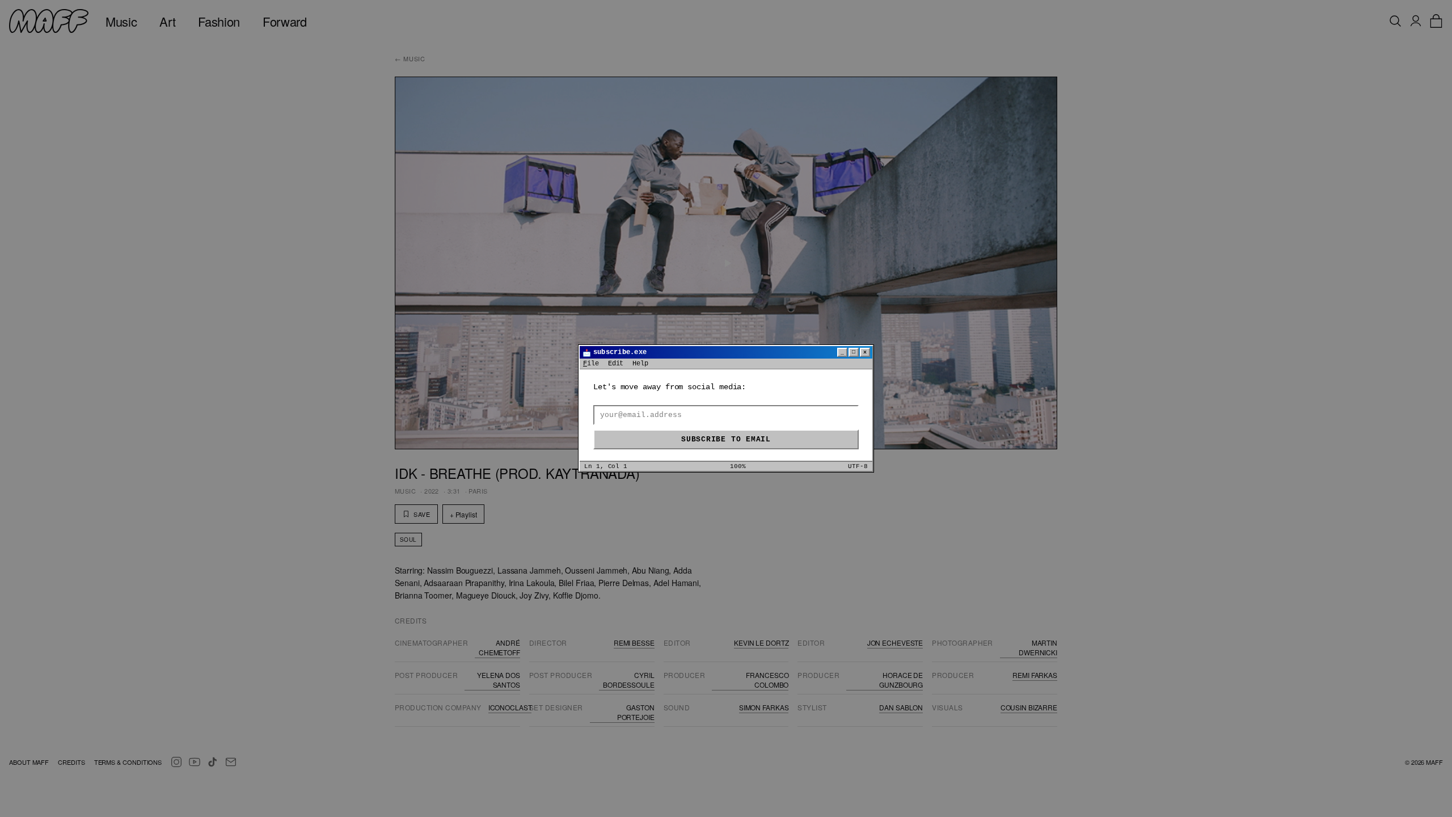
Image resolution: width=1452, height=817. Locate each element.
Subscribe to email (726, 439)
